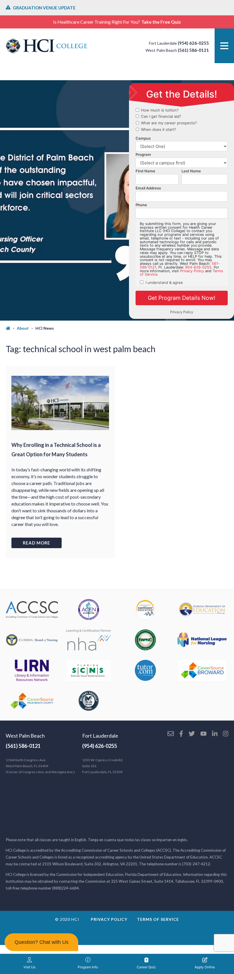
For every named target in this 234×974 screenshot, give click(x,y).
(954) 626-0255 (193, 43)
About (23, 328)
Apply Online (205, 967)
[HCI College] (46, 45)
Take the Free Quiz (161, 21)
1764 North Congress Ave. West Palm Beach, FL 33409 (40, 766)
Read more (36, 542)
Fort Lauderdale (100, 735)
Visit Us (29, 967)
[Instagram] (225, 734)
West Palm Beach (25, 735)
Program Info (88, 967)
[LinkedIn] (214, 734)
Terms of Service (158, 919)
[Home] (11, 328)
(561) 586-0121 (193, 50)
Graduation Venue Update (44, 7)
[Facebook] (181, 734)
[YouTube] (203, 734)
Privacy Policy (109, 919)
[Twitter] (192, 734)
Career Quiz (146, 967)
